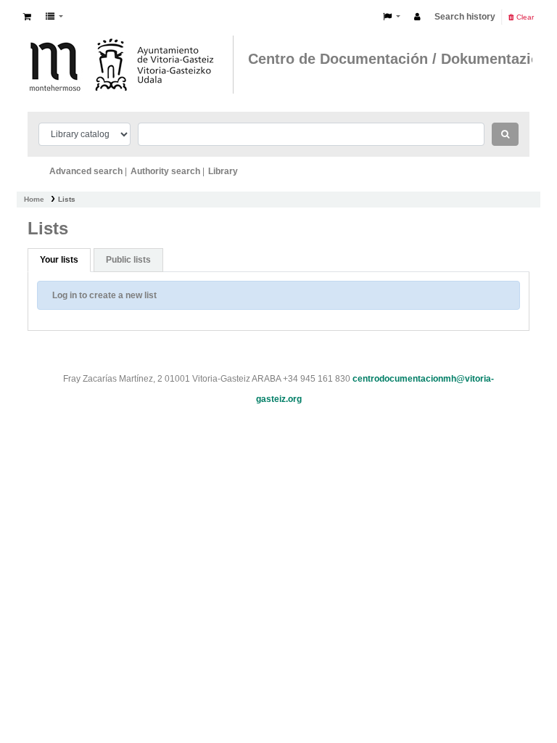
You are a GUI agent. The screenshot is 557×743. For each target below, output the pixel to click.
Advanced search (86, 171)
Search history (464, 17)
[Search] (505, 134)
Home (34, 199)
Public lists (128, 260)
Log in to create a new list (104, 295)
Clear (524, 17)
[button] (27, 17)
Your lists (59, 260)
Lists (66, 199)
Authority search (165, 171)
